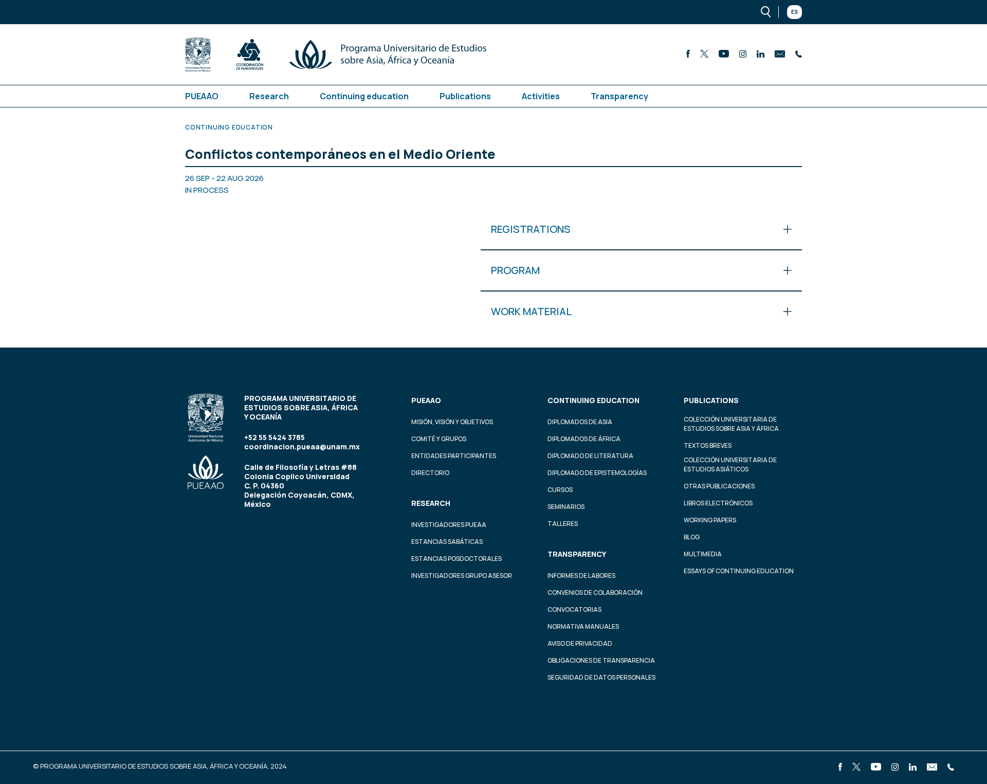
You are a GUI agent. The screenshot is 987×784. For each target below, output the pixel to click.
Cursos (560, 489)
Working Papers (710, 520)
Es (794, 11)
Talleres (562, 523)
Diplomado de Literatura (590, 455)
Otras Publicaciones (719, 486)
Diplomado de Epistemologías (597, 472)
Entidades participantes (453, 455)
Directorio (430, 472)
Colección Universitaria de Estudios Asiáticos (730, 464)
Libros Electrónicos (718, 503)
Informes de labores (581, 575)
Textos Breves (708, 445)
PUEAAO (201, 96)
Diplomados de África (583, 438)
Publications (465, 96)
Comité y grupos (438, 438)
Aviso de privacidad (579, 643)
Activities (541, 96)
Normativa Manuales (583, 626)
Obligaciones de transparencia (601, 660)
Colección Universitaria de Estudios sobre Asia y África (731, 424)
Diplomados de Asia (579, 421)
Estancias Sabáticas (447, 541)
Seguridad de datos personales (601, 677)
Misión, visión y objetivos (452, 421)
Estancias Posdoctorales (456, 558)
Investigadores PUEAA (448, 524)
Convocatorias (574, 609)
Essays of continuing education (739, 571)
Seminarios (565, 506)
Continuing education (364, 96)
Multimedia (703, 554)
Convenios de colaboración (595, 592)
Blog (692, 537)
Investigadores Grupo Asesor (461, 575)
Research (269, 96)
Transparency (619, 96)
